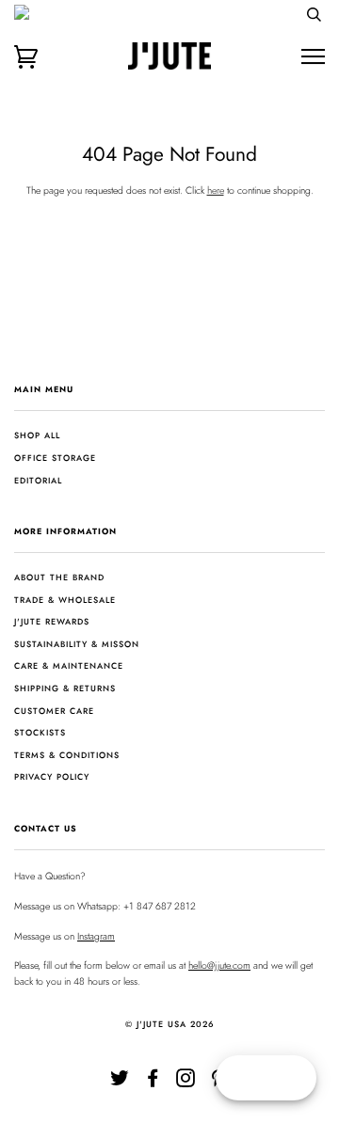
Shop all (37, 435)
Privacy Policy (51, 776)
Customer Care (54, 710)
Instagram (96, 936)
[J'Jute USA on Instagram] (186, 1082)
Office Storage (55, 457)
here (215, 190)
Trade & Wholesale (65, 599)
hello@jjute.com (219, 965)
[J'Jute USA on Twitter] (120, 1082)
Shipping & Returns (65, 688)
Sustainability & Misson (76, 644)
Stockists (40, 732)
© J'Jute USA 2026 (170, 1024)
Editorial (38, 480)
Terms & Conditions (67, 755)
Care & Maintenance (68, 665)
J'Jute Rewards (51, 621)
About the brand (59, 577)
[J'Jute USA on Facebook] (153, 1082)
